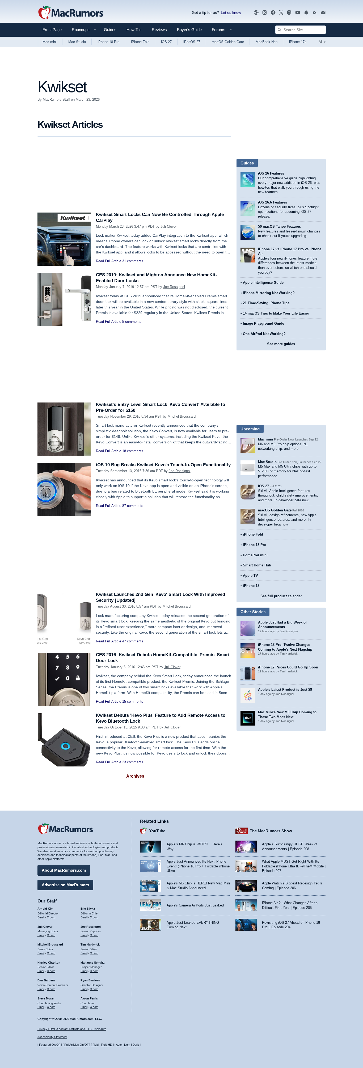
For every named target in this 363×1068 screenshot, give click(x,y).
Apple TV (250, 576)
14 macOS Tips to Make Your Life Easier (276, 313)
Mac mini (50, 42)
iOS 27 (166, 42)
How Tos (134, 29)
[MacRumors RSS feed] (314, 12)
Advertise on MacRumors (65, 885)
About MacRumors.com (64, 870)
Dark (136, 1044)
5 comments (131, 322)
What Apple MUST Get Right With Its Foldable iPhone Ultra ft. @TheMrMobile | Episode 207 (294, 866)
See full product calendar (281, 596)
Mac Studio (77, 42)
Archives (135, 776)
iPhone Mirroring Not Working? (269, 293)
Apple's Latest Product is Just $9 (285, 690)
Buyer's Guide (189, 29)
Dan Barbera (46, 980)
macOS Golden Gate (228, 42)
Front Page (52, 29)
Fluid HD (106, 1044)
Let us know (231, 12)
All (322, 42)
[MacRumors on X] (281, 12)
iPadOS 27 (191, 42)
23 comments (132, 762)
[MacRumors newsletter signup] (323, 12)
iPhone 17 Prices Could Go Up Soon (288, 667)
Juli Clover (169, 226)
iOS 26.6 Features (272, 202)
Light (127, 1044)
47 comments (132, 641)
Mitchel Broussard (182, 416)
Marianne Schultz (93, 962)
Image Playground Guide (263, 323)
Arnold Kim (45, 908)
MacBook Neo (266, 42)
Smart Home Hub (257, 565)
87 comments (132, 506)
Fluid (95, 1044)
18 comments (132, 451)
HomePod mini (255, 555)
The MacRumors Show (271, 831)
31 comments (132, 261)
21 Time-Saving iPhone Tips (266, 303)
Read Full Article (108, 261)
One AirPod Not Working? (264, 334)
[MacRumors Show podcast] (256, 12)
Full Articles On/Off (76, 1044)
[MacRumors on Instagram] (264, 12)
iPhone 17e (297, 42)
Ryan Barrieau (90, 980)
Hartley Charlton (48, 962)
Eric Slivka (88, 908)
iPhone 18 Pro (108, 42)
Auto (119, 1044)
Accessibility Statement (52, 1037)
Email (40, 917)
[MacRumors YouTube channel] (297, 12)
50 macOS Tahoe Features (279, 226)
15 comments (132, 701)
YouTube (157, 831)
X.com (51, 917)
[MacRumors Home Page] (70, 13)
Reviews (159, 29)
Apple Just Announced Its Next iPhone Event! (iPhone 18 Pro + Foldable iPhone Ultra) (198, 866)
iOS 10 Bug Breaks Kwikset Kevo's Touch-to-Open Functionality (163, 464)
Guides (110, 29)
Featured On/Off (49, 1044)
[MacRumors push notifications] (306, 12)
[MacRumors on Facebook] (273, 12)
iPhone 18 (251, 586)
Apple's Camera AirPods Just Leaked (195, 905)
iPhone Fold (140, 42)
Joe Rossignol (174, 287)
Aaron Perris (89, 998)
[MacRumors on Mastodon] (289, 12)
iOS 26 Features (271, 173)
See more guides (281, 344)
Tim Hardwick (90, 944)
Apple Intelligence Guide (263, 283)
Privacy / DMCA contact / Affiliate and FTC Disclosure (71, 1029)
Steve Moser (45, 998)
